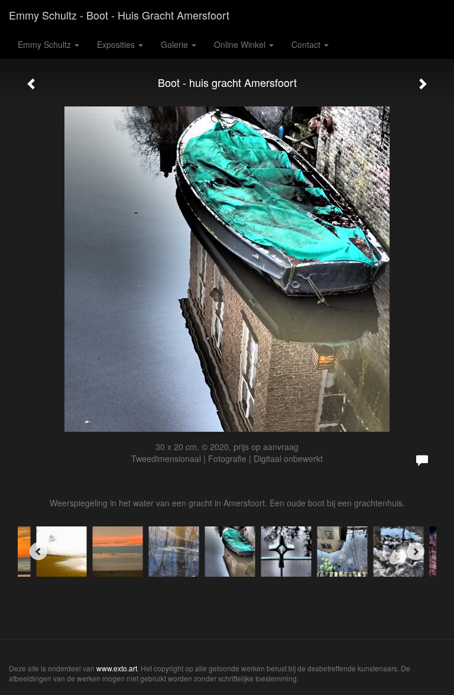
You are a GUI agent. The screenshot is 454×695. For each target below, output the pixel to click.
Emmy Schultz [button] (45, 44)
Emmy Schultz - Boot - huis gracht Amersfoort (119, 14)
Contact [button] (307, 44)
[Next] (415, 551)
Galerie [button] (175, 44)
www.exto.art (116, 668)
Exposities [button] (117, 44)
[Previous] (38, 551)
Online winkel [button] (241, 44)
